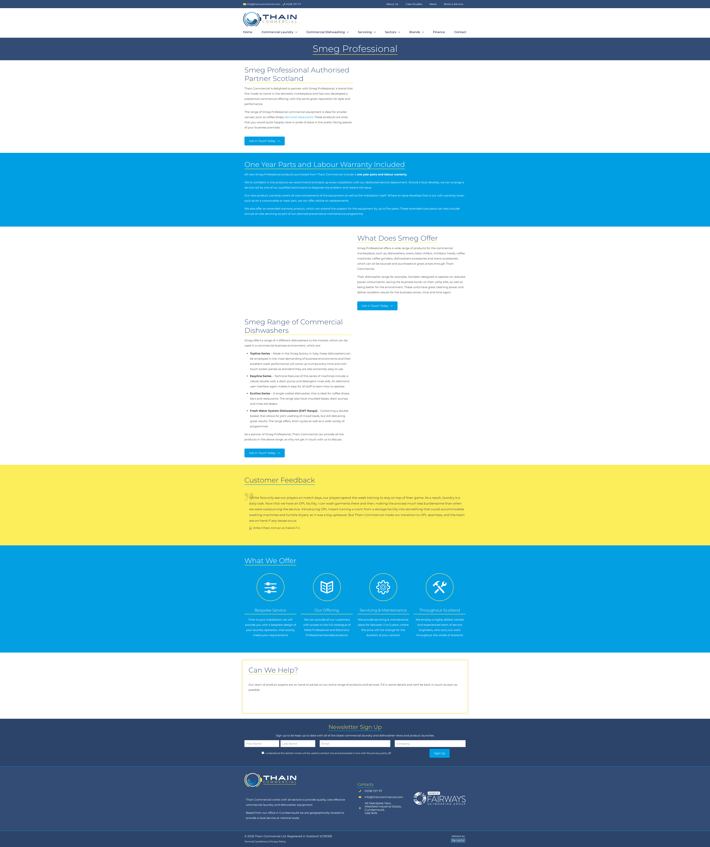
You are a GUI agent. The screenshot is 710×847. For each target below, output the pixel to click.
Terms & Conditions (256, 841)
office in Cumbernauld (283, 812)
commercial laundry (260, 805)
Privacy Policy (277, 841)
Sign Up (439, 753)
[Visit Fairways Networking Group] (440, 798)
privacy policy (379, 753)
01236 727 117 (373, 791)
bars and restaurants (299, 117)
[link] (270, 780)
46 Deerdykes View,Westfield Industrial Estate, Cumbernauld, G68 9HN (383, 808)
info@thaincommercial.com (384, 797)
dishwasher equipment (296, 805)
